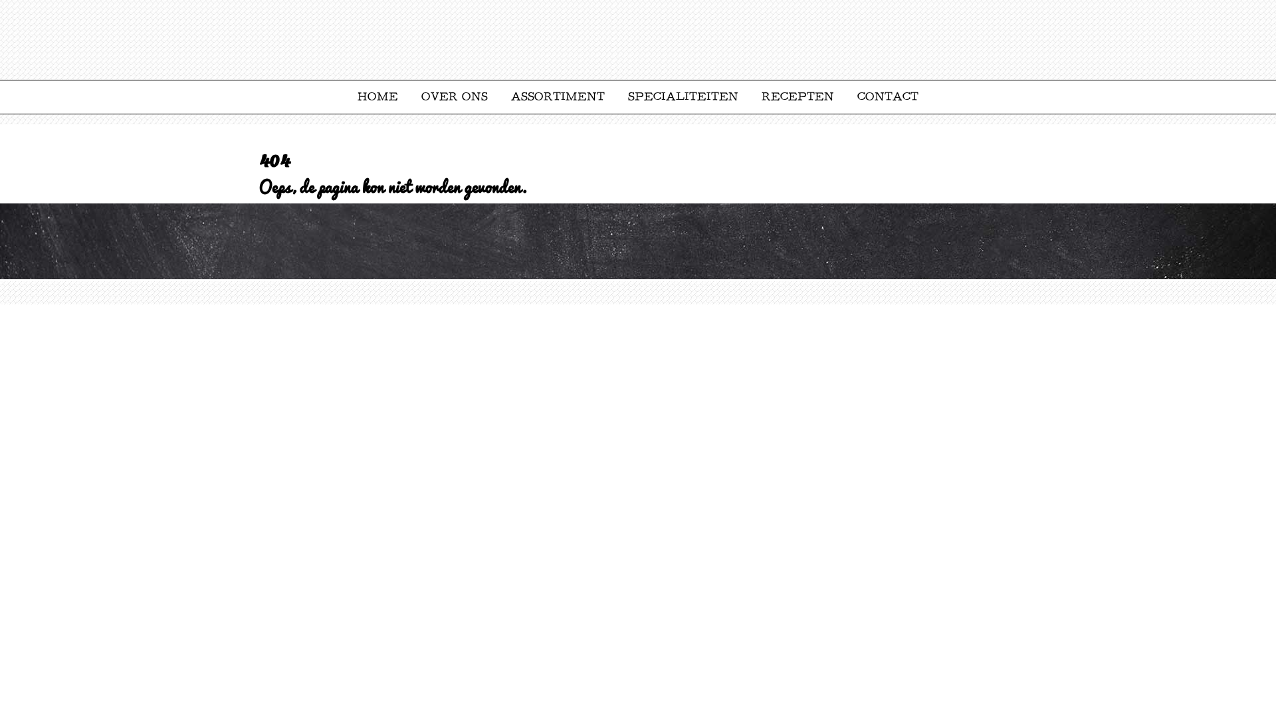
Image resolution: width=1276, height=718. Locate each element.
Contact (887, 97)
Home (378, 97)
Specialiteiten (683, 97)
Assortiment (558, 97)
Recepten (798, 97)
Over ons (454, 97)
